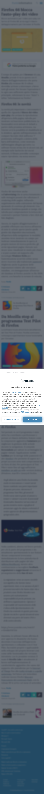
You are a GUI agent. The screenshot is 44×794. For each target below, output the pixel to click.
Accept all (32, 419)
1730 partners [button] (16, 392)
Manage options (11, 419)
